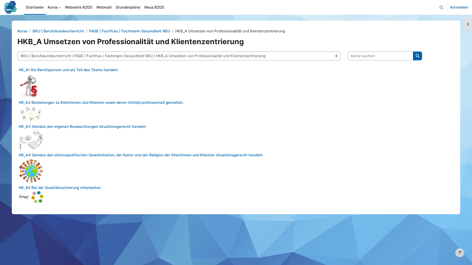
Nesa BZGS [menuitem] (154, 7)
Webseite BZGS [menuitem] (78, 7)
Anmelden (459, 7)
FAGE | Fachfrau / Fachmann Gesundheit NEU (129, 31)
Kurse (22, 31)
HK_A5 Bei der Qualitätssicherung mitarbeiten (60, 187)
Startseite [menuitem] (35, 7)
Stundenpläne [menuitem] (128, 7)
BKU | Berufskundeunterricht (58, 31)
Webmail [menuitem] (104, 7)
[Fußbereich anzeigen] (459, 252)
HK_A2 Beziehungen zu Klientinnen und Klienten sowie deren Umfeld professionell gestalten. (101, 102)
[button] (441, 7)
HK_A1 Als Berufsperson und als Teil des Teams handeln (68, 69)
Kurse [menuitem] (53, 7)
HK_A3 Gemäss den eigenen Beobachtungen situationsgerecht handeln (82, 126)
